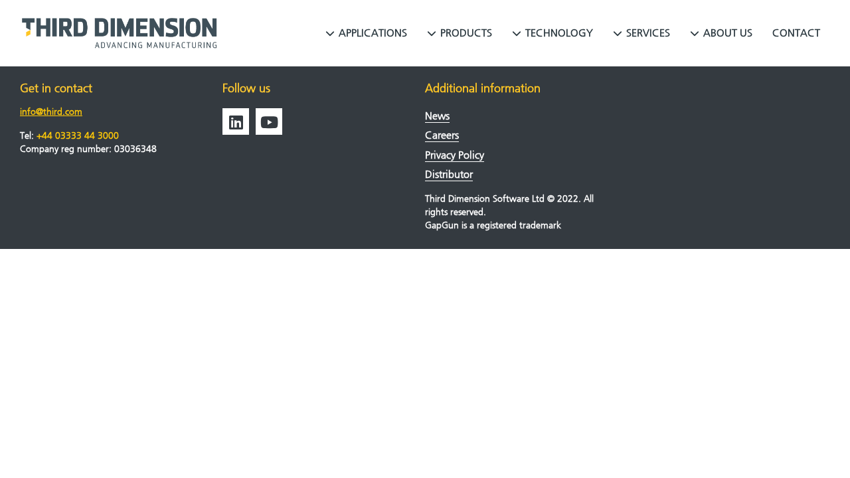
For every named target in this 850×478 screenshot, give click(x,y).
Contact (796, 33)
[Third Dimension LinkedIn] (235, 121)
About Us (727, 33)
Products (466, 33)
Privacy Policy (454, 155)
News (437, 116)
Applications (373, 33)
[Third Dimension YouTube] (269, 121)
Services (648, 33)
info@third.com (51, 112)
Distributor (449, 174)
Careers (442, 135)
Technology (559, 33)
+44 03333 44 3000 (78, 135)
